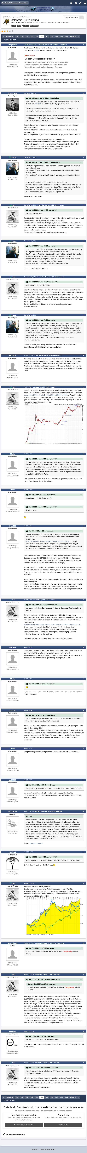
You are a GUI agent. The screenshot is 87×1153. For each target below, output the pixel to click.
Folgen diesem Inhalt (71, 17)
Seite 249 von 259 (9, 39)
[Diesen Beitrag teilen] (83, 45)
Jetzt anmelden (63, 1125)
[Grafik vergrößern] (46, 61)
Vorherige (9, 36)
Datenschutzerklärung (48, 1149)
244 (17, 36)
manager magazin (36, 843)
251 (52, 36)
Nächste (73, 36)
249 (42, 36)
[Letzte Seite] (78, 36)
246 (27, 36)
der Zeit (36, 50)
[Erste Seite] (3, 36)
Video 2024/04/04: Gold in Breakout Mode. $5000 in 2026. (46, 395)
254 (66, 36)
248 (37, 36)
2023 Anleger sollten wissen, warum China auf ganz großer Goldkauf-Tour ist (52, 624)
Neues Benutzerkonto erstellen (24, 1125)
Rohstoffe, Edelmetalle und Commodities (54, 22)
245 (22, 36)
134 (81, 17)
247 (32, 36)
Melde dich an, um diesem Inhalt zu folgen (17, 17)
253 (61, 36)
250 (47, 36)
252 (56, 36)
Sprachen (35, 1149)
